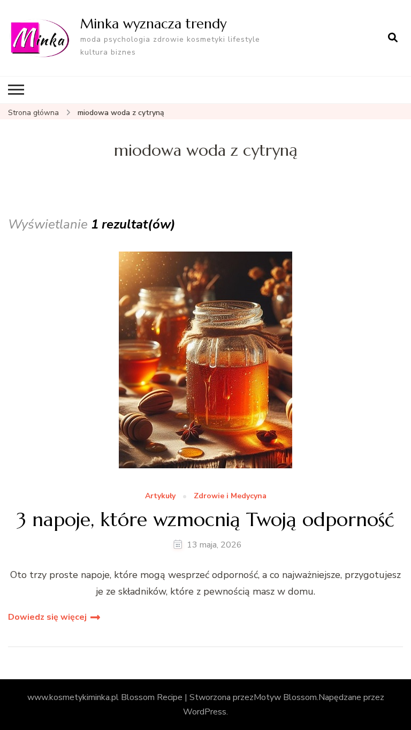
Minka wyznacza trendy (153, 23)
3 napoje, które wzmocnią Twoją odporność (205, 519)
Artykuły (160, 496)
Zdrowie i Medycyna (230, 496)
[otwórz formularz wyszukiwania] (393, 38)
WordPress (204, 712)
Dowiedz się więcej (47, 617)
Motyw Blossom (285, 697)
